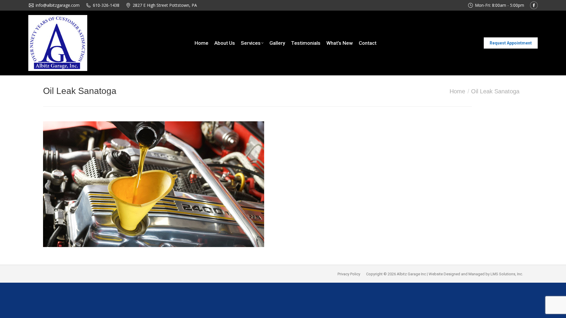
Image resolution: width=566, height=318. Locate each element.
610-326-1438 (106, 5)
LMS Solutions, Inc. (507, 274)
